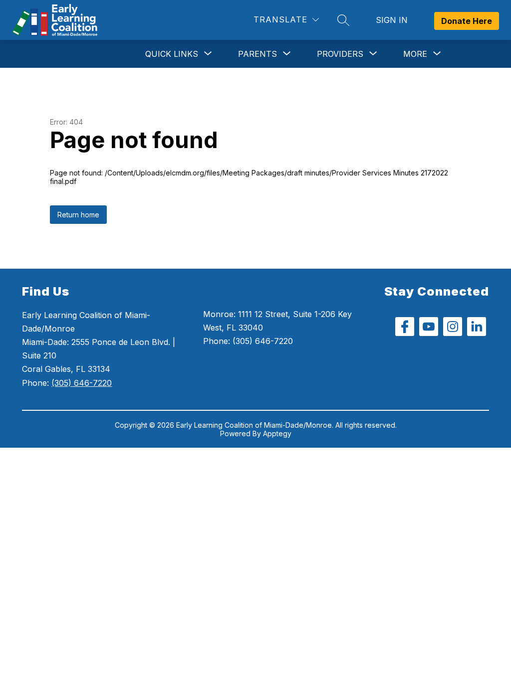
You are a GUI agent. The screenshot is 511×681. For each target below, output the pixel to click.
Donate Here (466, 21)
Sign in (392, 20)
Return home (78, 214)
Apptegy (277, 433)
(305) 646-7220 (81, 383)
